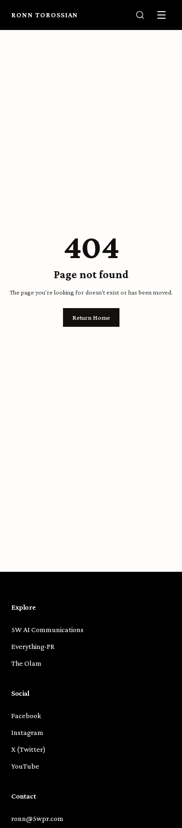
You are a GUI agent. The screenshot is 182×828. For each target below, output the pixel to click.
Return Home (91, 317)
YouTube (25, 766)
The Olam (26, 663)
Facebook (26, 716)
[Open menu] (161, 15)
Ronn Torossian (44, 15)
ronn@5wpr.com (37, 818)
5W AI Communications (47, 630)
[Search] (140, 15)
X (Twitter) (28, 749)
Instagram (27, 732)
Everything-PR (33, 646)
